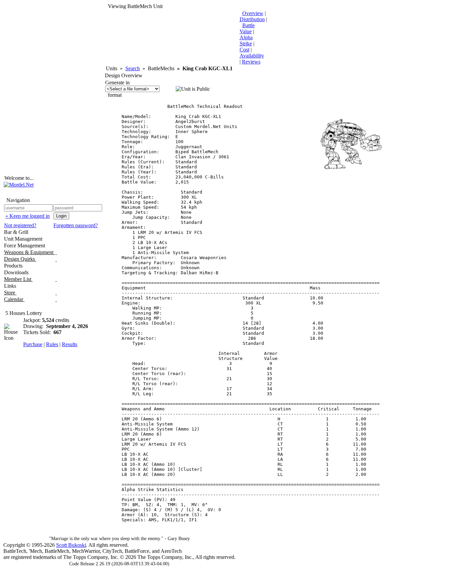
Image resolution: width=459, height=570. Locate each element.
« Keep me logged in (27, 216)
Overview (252, 13)
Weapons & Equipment (29, 252)
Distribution (252, 19)
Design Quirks (20, 259)
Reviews (251, 62)
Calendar (14, 299)
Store (10, 292)
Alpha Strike (246, 40)
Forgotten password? (75, 225)
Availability (252, 55)
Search (132, 68)
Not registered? (20, 225)
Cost (244, 49)
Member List (18, 279)
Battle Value (247, 28)
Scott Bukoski (71, 545)
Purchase (32, 344)
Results (69, 344)
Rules (52, 344)
